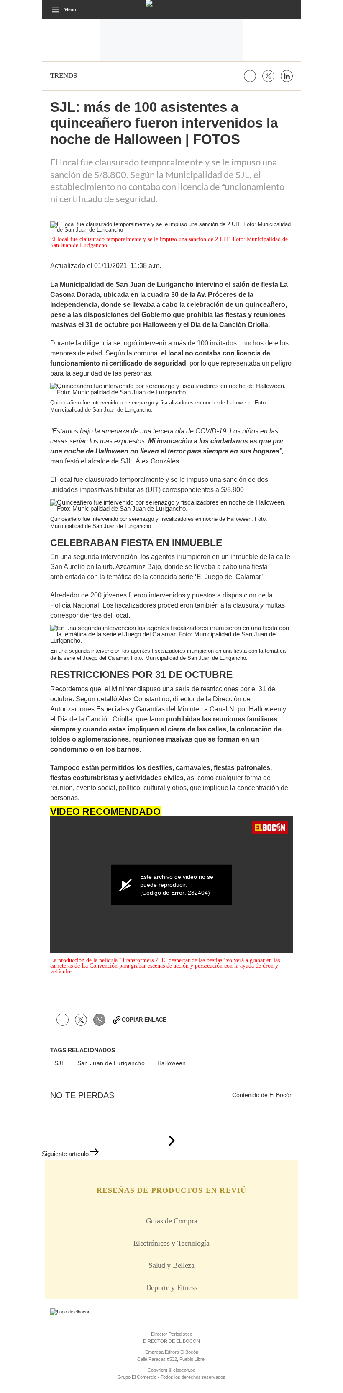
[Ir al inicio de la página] (171, 1141)
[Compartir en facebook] (250, 76)
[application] (171, 884)
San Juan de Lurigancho (111, 1063)
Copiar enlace (144, 1020)
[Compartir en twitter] (268, 76)
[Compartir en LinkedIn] (287, 76)
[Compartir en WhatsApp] (99, 1020)
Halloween (171, 1063)
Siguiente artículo (65, 1153)
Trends (63, 76)
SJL (59, 1063)
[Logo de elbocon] (171, 3)
